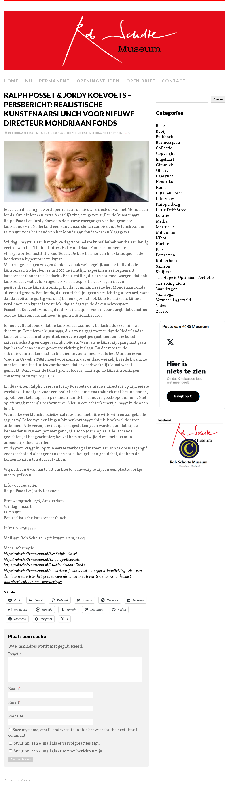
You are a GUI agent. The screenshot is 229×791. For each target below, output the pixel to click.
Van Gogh (165, 294)
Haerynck (164, 176)
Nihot (161, 238)
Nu (28, 80)
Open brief (140, 80)
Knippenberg (168, 204)
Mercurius (165, 227)
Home (11, 80)
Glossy (162, 171)
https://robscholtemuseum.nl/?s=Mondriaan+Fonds (44, 565)
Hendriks (164, 182)
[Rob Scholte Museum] (114, 38)
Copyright (165, 154)
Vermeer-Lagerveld (173, 300)
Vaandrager (166, 289)
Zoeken (218, 99)
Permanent (54, 80)
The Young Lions (171, 283)
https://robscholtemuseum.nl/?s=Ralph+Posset (40, 554)
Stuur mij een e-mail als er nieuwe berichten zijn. (58, 751)
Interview (165, 199)
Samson (163, 266)
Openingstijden (98, 80)
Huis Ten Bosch (169, 193)
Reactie (15, 654)
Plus (159, 250)
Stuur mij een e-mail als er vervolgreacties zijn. (57, 743)
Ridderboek (167, 261)
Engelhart (165, 159)
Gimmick (164, 165)
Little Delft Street (172, 210)
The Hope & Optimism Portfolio (185, 278)
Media (96, 133)
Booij (160, 131)
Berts (160, 126)
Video (161, 306)
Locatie (83, 133)
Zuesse (162, 311)
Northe (162, 244)
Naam (13, 689)
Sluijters (163, 272)
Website (15, 716)
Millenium (165, 233)
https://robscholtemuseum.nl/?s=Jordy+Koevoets (42, 560)
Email (13, 703)
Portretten (112, 133)
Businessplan (55, 133)
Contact (174, 80)
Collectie (164, 148)
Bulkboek (164, 137)
